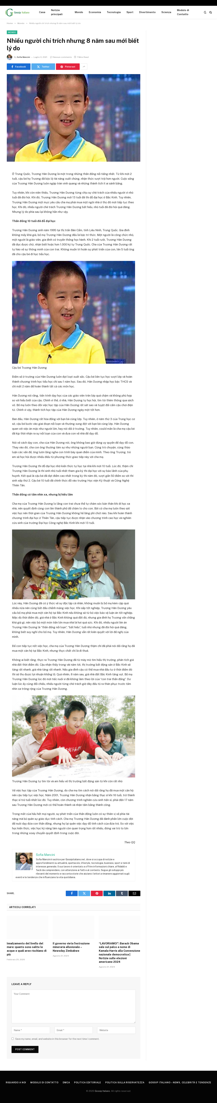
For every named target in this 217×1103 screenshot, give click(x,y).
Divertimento (147, 12)
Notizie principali (57, 12)
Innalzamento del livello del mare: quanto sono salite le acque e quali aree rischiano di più (26, 949)
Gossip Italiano (102, 1091)
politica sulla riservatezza (125, 1082)
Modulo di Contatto (183, 12)
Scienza (166, 12)
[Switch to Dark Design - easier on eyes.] (205, 12)
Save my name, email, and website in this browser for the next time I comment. (57, 1039)
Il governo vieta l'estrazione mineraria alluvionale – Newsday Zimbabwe (71, 947)
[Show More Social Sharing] (84, 66)
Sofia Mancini (23, 57)
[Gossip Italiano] (17, 12)
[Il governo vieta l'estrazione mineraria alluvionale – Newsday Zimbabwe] (73, 927)
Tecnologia (114, 12)
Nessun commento (62, 57)
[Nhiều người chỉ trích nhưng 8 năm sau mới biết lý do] (73, 118)
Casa (42, 12)
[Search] (210, 12)
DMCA (66, 1082)
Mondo (79, 12)
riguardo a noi (16, 1082)
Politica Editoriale (87, 1082)
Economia (95, 12)
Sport (129, 12)
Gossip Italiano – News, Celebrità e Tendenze (180, 1082)
